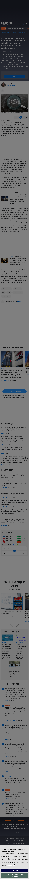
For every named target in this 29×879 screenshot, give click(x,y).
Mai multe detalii (11, 866)
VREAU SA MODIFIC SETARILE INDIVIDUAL (14, 875)
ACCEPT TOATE (14, 870)
